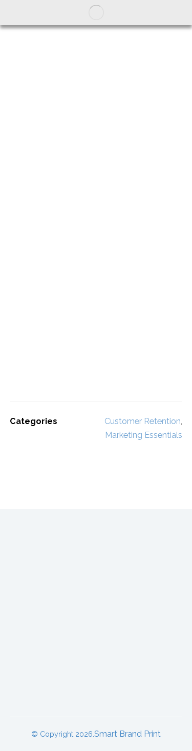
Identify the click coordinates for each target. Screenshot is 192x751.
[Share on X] (40, 458)
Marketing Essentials (143, 435)
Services (96, 600)
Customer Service (96, 572)
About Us (96, 543)
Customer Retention (142, 421)
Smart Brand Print (127, 734)
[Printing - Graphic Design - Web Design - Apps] (96, 12)
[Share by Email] (122, 458)
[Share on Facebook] (20, 458)
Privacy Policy (96, 686)
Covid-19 (96, 657)
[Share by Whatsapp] (81, 458)
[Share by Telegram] (102, 458)
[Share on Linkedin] (61, 458)
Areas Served (96, 629)
